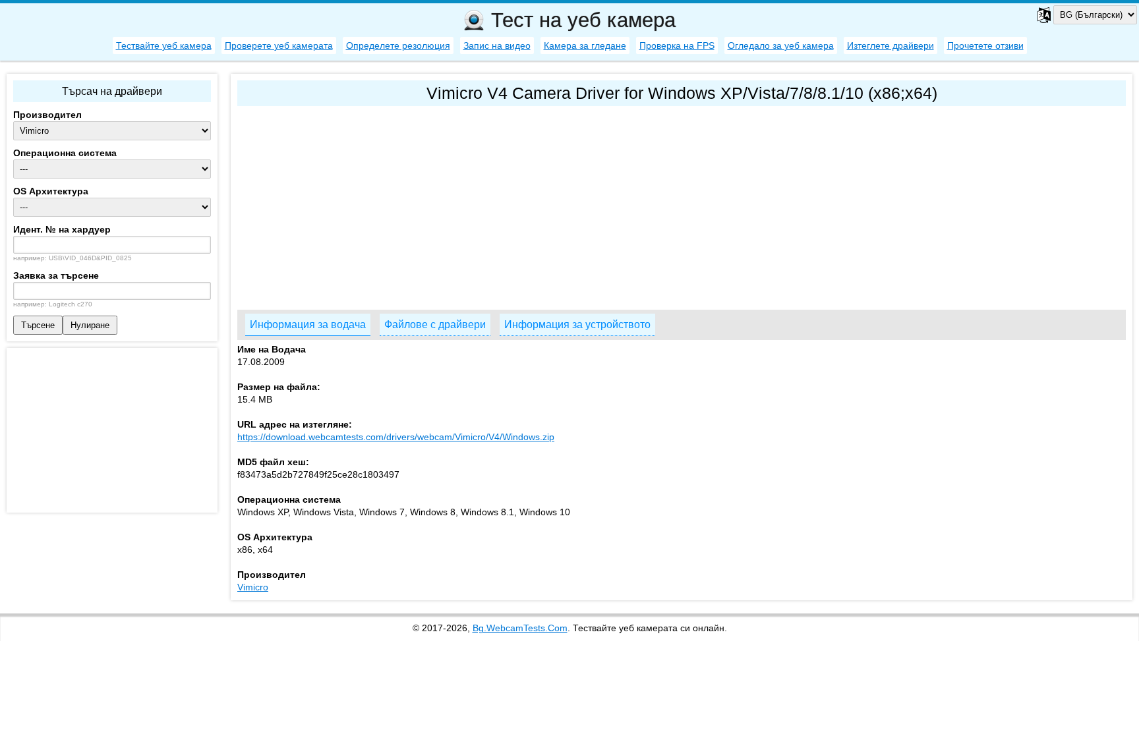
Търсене (38, 325)
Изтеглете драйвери (890, 45)
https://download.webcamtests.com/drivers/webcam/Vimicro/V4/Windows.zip (395, 437)
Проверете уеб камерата (279, 45)
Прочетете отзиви (985, 45)
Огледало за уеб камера (781, 45)
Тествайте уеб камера (164, 45)
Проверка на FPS (677, 45)
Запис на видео (497, 45)
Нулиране (90, 325)
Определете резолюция (398, 45)
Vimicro (252, 587)
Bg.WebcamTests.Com (520, 628)
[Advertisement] (632, 205)
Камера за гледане (585, 45)
